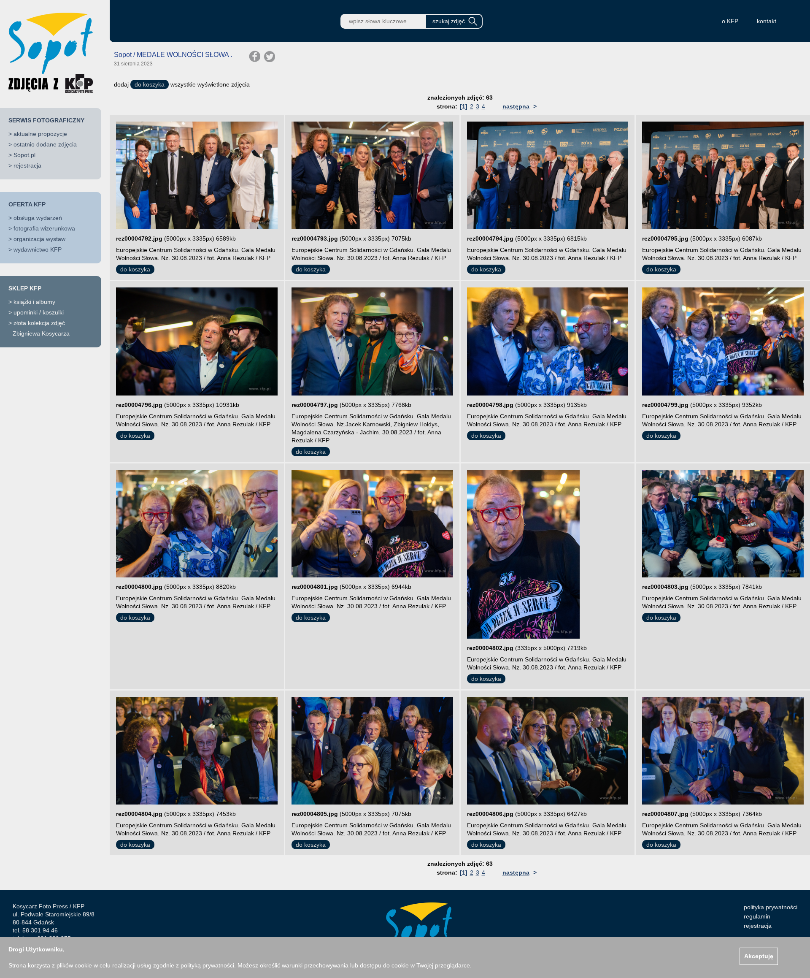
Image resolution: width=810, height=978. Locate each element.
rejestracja (27, 165)
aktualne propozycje (40, 133)
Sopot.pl (24, 155)
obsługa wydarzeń (38, 217)
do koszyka (150, 84)
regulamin (757, 916)
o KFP (730, 21)
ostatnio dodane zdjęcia (45, 144)
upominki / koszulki (39, 312)
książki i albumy (34, 301)
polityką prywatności (207, 965)
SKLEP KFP (24, 288)
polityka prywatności (770, 907)
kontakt (766, 21)
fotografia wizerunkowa (44, 228)
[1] (463, 106)
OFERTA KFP (27, 204)
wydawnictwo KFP (38, 249)
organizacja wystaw (39, 239)
